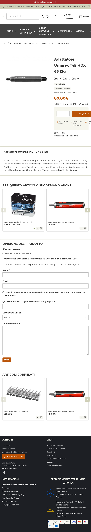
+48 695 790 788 (15, 456)
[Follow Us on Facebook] (89, 6)
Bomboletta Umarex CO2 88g (61, 222)
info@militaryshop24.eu (17, 452)
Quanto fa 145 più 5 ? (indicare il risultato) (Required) (29, 302)
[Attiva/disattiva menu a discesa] (15, 31)
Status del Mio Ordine (56, 449)
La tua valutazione (12, 313)
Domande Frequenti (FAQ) (13, 495)
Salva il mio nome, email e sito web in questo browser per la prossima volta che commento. (45, 294)
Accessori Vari (15, 43)
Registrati (51, 452)
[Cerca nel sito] (42, 15)
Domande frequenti (57, 6)
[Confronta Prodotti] (55, 16)
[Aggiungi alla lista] (41, 228)
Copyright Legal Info (10, 505)
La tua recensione (12, 323)
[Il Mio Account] (63, 14)
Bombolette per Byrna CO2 (16, 411)
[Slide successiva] (87, 210)
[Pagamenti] (50, 509)
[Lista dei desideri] (47, 16)
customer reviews (71, 92)
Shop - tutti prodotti (55, 445)
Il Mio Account (53, 455)
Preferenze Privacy (9, 501)
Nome (6, 270)
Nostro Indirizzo (8, 449)
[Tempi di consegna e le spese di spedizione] (50, 493)
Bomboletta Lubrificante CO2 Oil (18, 222)
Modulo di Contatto (76, 6)
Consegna (41, 6)
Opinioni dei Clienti (55, 465)
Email (6, 281)
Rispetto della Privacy (11, 498)
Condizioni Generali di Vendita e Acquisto (20, 485)
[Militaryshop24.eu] (4, 16)
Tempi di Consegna (10, 491)
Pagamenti (29, 6)
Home (4, 43)
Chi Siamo (6, 445)
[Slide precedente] (3, 210)
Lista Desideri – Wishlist (56, 459)
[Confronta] (37, 228)
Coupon (50, 462)
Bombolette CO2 (31, 43)
